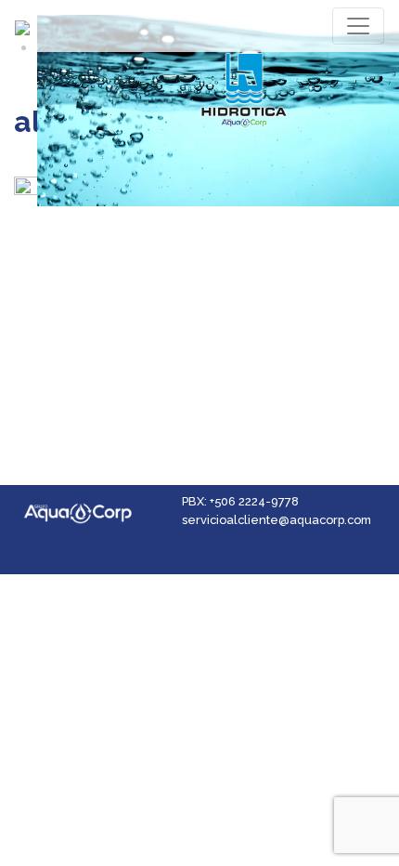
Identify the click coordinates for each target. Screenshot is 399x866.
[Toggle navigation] (358, 26)
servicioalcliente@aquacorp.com (276, 520)
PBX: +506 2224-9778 (240, 501)
